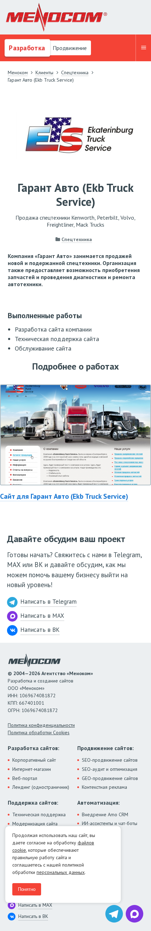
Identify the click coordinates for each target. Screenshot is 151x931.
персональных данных (61, 872)
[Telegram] (114, 914)
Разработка (26, 48)
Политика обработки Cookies (39, 732)
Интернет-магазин (31, 769)
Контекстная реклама (104, 787)
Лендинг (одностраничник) (40, 787)
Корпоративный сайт (34, 760)
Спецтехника (76, 239)
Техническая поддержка (39, 814)
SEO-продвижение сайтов (110, 760)
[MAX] (134, 914)
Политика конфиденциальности (41, 725)
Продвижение (69, 47)
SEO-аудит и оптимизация (109, 769)
